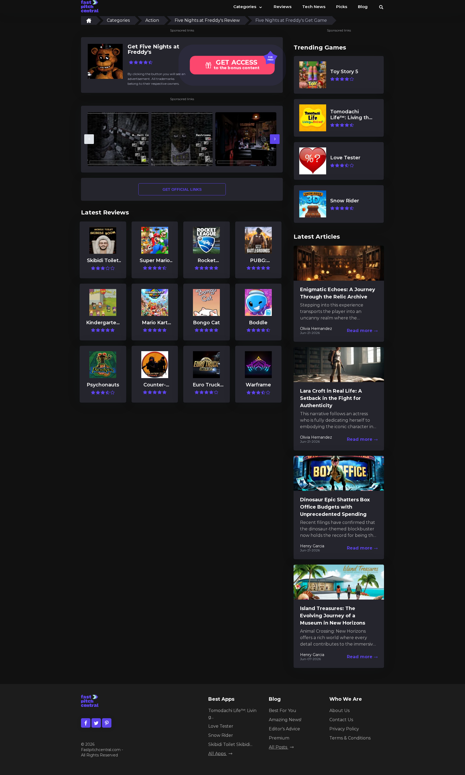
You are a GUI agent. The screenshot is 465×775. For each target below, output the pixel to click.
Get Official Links (182, 189)
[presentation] (89, 139)
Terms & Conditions (350, 738)
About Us (339, 710)
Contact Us (341, 719)
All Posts (278, 747)
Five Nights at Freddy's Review (207, 20)
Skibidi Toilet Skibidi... (230, 744)
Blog (363, 6)
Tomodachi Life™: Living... (232, 714)
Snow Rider (220, 735)
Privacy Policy (344, 728)
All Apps (217, 753)
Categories (248, 6)
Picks (341, 6)
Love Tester (220, 726)
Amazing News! (285, 719)
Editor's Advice (284, 728)
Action (152, 20)
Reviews (282, 6)
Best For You (282, 710)
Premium (279, 738)
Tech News (313, 6)
